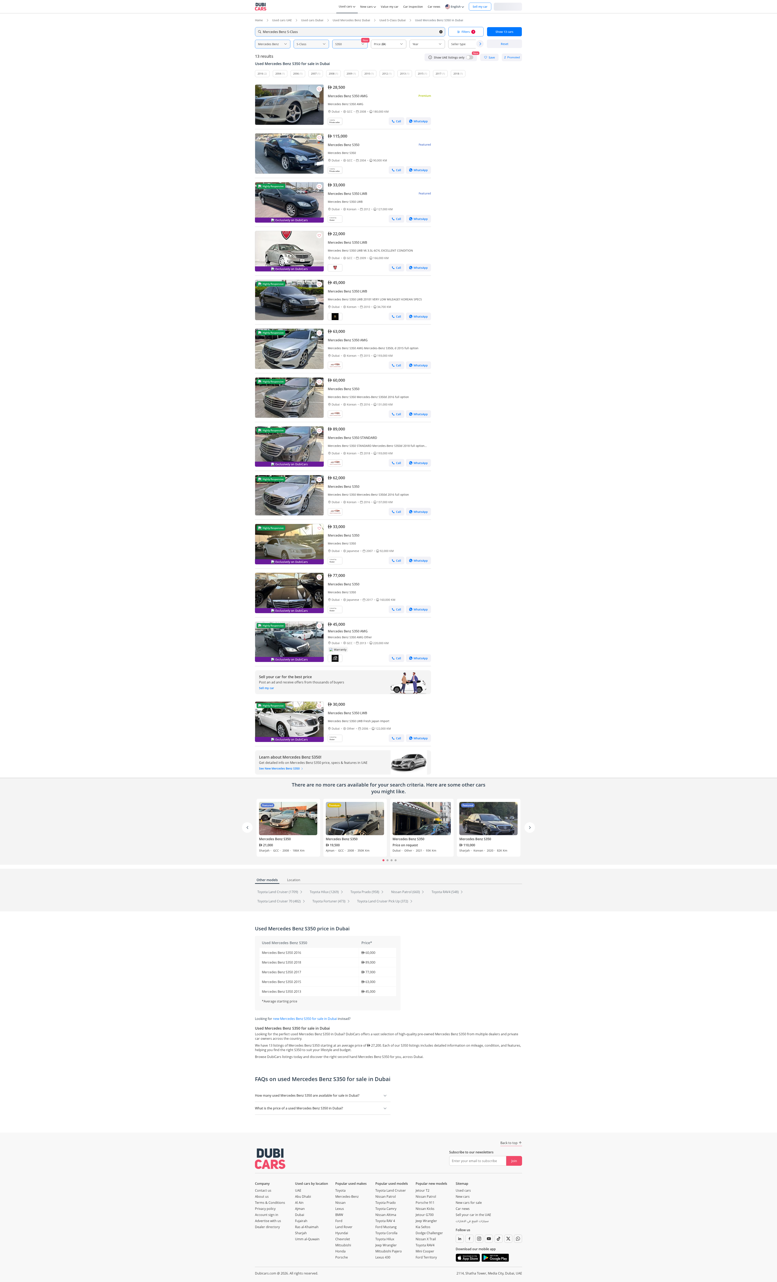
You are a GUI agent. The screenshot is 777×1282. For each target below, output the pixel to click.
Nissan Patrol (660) (406, 892)
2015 (421, 73)
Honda (340, 1251)
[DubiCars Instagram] (479, 1239)
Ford (338, 1221)
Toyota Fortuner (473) (329, 901)
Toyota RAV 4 (385, 1221)
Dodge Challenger (429, 1233)
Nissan (340, 1202)
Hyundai (341, 1233)
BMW (339, 1215)
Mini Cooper (425, 1251)
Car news (463, 1208)
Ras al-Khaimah (306, 1227)
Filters (468, 32)
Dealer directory (267, 1227)
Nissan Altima (385, 1215)
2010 (367, 73)
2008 (331, 73)
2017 (438, 73)
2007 (314, 73)
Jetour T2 (422, 1190)
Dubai (299, 1215)
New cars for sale (469, 1202)
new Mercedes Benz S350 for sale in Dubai (305, 1018)
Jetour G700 (425, 1215)
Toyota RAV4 (425, 1245)
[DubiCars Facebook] (469, 1239)
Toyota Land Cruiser (390, 1190)
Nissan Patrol (385, 1196)
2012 (385, 73)
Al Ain (299, 1202)
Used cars (463, 1190)
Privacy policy (265, 1208)
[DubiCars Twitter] (508, 1239)
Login (508, 6)
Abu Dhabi (303, 1196)
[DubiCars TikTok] (499, 1239)
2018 (456, 73)
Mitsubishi (343, 1245)
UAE (298, 1190)
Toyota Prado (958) (365, 892)
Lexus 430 (382, 1257)
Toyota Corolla (386, 1233)
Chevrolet (342, 1239)
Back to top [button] (509, 1143)
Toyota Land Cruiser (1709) (278, 892)
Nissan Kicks (425, 1208)
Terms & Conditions (270, 1202)
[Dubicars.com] (270, 1159)
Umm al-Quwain (307, 1239)
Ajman (300, 1208)
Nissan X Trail (426, 1239)
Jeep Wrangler (386, 1245)
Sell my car (480, 7)
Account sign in (266, 1215)
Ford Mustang (386, 1227)
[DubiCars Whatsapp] (518, 1239)
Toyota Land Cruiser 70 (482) (279, 901)
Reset (504, 44)
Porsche (341, 1257)
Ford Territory (426, 1257)
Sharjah (301, 1233)
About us (262, 1196)
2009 (349, 73)
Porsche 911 (425, 1202)
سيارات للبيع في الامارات (472, 1221)
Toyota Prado (385, 1202)
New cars (463, 1196)
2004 (278, 73)
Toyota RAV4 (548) (446, 892)
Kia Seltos (423, 1227)
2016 (260, 73)
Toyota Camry (385, 1208)
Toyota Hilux (384, 1239)
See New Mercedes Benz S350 (279, 768)
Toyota (340, 1190)
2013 (403, 73)
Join (514, 1161)
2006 (296, 73)
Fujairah (301, 1221)
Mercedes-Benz (347, 1196)
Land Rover (343, 1227)
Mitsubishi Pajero (388, 1251)
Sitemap (462, 1183)
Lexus (339, 1208)
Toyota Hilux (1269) (325, 892)
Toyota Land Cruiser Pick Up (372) (383, 901)
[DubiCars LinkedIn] (460, 1239)
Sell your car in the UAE (473, 1215)
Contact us (263, 1190)
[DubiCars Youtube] (489, 1239)
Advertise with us (268, 1221)
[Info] (430, 57)
